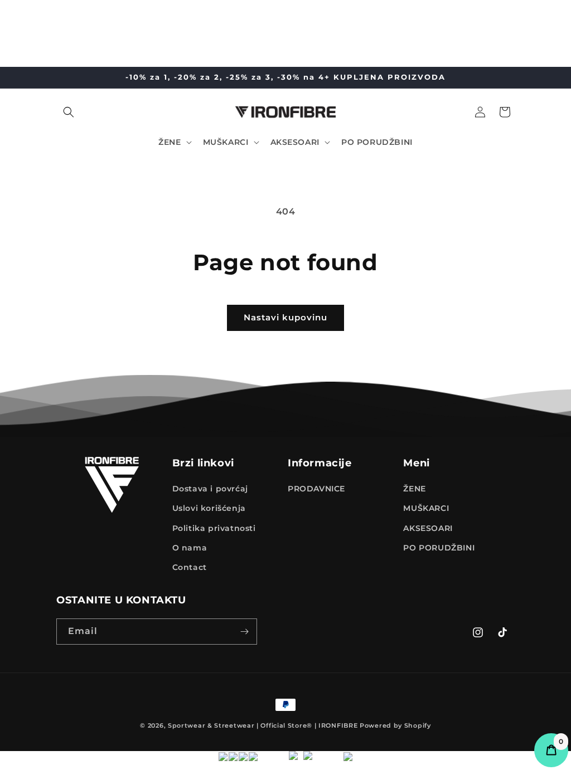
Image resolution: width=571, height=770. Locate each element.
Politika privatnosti (214, 528)
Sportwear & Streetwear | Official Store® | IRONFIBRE (262, 725)
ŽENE (414, 489)
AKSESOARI (427, 528)
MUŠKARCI (426, 508)
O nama (189, 548)
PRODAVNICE (316, 489)
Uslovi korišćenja (209, 508)
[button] (68, 112)
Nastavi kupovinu (285, 317)
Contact (189, 567)
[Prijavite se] (244, 631)
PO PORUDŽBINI (439, 548)
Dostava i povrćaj (210, 489)
